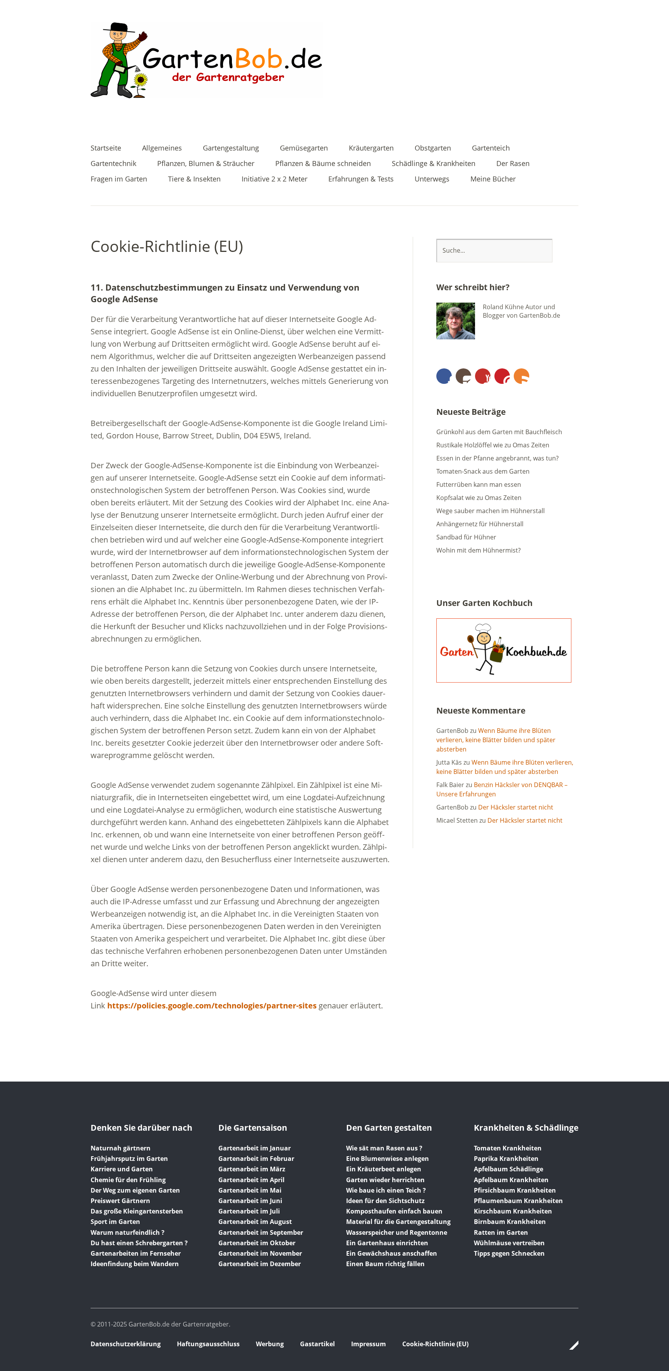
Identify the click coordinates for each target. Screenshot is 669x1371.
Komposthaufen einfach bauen (394, 1211)
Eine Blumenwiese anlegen (387, 1158)
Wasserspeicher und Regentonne (396, 1232)
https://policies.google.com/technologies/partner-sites (212, 1005)
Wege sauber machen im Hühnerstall (490, 511)
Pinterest (502, 376)
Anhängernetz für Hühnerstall (479, 524)
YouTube (483, 376)
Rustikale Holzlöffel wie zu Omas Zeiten (492, 445)
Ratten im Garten (501, 1232)
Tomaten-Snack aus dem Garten (483, 471)
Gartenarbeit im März (251, 1169)
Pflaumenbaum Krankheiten (518, 1200)
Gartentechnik (113, 164)
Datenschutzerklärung (126, 1344)
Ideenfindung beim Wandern (135, 1264)
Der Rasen (513, 164)
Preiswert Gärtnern (120, 1200)
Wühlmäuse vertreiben (509, 1243)
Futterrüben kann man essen (478, 484)
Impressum (368, 1344)
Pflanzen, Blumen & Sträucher (205, 164)
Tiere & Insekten (194, 179)
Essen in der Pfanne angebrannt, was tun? (497, 458)
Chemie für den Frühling (128, 1180)
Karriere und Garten (122, 1169)
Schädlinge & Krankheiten (433, 164)
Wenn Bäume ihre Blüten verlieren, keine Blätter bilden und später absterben (496, 739)
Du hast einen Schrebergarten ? (139, 1243)
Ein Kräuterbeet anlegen (383, 1169)
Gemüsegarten (304, 148)
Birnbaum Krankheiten (510, 1221)
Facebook (444, 376)
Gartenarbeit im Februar (256, 1158)
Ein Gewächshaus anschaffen (391, 1253)
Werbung (270, 1344)
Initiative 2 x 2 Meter (274, 179)
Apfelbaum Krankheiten (511, 1180)
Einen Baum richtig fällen (385, 1264)
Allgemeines (162, 148)
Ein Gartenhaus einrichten (387, 1243)
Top (570, 1345)
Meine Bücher (493, 179)
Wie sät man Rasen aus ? (384, 1148)
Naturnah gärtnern (121, 1148)
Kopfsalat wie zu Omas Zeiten (478, 497)
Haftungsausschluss (208, 1344)
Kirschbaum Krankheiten (513, 1211)
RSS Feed (521, 376)
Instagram (463, 376)
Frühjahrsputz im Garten (129, 1158)
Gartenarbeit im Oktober (256, 1243)
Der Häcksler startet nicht (515, 807)
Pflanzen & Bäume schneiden (323, 164)
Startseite (106, 148)
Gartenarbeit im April (251, 1180)
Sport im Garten (115, 1221)
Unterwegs (432, 179)
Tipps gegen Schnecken (509, 1253)
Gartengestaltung (231, 148)
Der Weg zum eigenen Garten (135, 1190)
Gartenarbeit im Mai (249, 1190)
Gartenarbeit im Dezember (259, 1264)
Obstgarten (433, 148)
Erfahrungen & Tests (361, 179)
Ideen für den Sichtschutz (385, 1200)
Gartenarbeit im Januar (254, 1148)
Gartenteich (491, 148)
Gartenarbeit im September (260, 1232)
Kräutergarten (371, 148)
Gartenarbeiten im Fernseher (136, 1253)
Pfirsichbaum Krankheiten (515, 1190)
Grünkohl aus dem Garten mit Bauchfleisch (499, 432)
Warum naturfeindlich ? (128, 1232)
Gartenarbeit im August (255, 1221)
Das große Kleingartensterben (137, 1211)
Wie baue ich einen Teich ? (386, 1190)
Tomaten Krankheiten (508, 1148)
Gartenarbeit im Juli (249, 1211)
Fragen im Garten (119, 179)
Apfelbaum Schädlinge (508, 1169)
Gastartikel (317, 1344)
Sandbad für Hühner (466, 537)
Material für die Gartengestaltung (398, 1221)
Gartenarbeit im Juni (250, 1200)
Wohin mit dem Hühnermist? (478, 550)
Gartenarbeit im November (260, 1253)
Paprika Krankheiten (506, 1158)
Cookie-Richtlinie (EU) (435, 1344)
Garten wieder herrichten (385, 1180)
